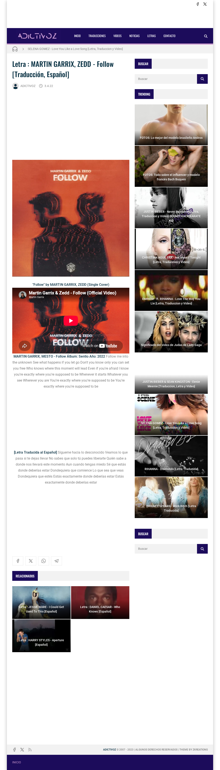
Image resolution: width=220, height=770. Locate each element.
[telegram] (56, 561)
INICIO (77, 35)
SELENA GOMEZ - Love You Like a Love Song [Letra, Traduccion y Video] (75, 49)
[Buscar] (206, 36)
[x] (205, 4)
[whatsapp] (43, 561)
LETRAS (151, 35)
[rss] (30, 750)
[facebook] (198, 4)
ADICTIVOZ (27, 86)
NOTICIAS (134, 35)
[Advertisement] (110, 17)
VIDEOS (117, 35)
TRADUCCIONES (97, 35)
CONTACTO (169, 35)
